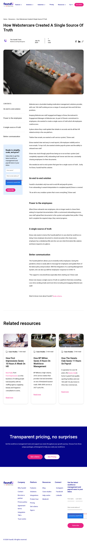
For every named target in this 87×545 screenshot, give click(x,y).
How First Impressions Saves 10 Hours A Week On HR (15, 362)
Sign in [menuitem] (32, 510)
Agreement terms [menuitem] (21, 507)
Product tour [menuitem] (34, 499)
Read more (9, 398)
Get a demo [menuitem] (34, 506)
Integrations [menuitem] (34, 495)
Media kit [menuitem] (45, 499)
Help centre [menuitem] (46, 495)
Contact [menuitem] (20, 492)
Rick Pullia (9, 373)
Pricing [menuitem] (32, 503)
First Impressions (12, 376)
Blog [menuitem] (43, 488)
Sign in (71, 5)
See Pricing (52, 457)
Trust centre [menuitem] (22, 519)
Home (5, 19)
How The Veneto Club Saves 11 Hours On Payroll (71, 361)
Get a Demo (35, 457)
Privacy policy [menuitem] (22, 502)
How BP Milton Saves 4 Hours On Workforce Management (42, 362)
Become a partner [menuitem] (21, 496)
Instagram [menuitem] (59, 488)
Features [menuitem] (33, 488)
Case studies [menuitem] (46, 492)
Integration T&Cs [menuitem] (21, 513)
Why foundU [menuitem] (22, 488)
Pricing (52, 5)
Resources (11, 19)
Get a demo (79, 5)
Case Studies (13, 352)
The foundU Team (15, 40)
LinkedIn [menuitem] (59, 495)
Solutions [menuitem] (33, 492)
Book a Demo (57, 296)
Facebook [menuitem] (59, 492)
